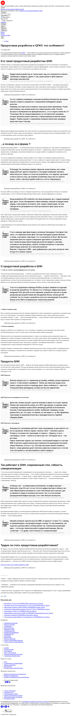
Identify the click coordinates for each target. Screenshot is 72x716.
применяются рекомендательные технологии (35, 701)
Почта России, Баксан (29, 611)
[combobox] (8, 710)
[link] (4, 28)
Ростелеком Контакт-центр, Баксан (42, 613)
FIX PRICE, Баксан (44, 605)
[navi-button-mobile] (2, 37)
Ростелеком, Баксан (39, 607)
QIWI (23, 52)
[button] (3, 32)
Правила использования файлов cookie (30, 10)
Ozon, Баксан (46, 609)
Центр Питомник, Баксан (30, 615)
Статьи (6, 41)
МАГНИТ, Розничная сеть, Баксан (33, 603)
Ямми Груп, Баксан (44, 617)
